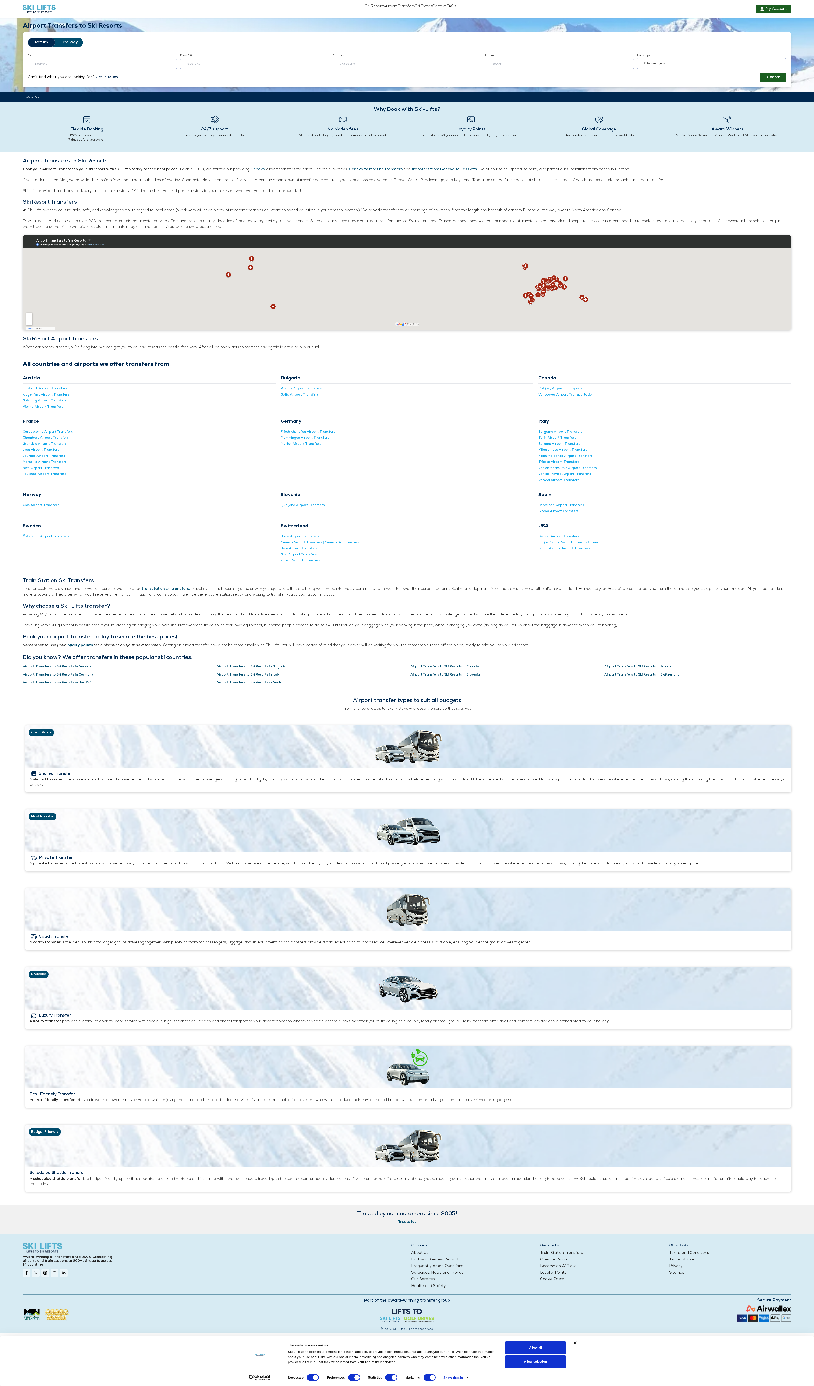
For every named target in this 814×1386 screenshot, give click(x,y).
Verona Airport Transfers (558, 480)
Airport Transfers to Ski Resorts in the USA (57, 682)
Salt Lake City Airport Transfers (564, 548)
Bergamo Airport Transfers (560, 432)
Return (41, 42)
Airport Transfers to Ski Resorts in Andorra (57, 666)
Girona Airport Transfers (558, 511)
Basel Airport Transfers (300, 536)
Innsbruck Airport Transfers (45, 388)
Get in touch (107, 77)
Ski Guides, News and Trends (437, 1273)
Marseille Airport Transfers (45, 462)
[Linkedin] (64, 1273)
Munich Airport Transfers (301, 444)
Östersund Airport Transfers (46, 536)
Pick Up (32, 55)
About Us (420, 1253)
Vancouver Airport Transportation (566, 394)
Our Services (423, 1279)
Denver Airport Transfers (558, 536)
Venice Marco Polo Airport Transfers (567, 468)
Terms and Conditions (689, 1253)
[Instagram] (45, 1273)
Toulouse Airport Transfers (44, 474)
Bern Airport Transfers (299, 548)
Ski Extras (423, 6)
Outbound (340, 55)
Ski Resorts (375, 6)
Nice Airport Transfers (41, 468)
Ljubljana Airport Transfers (303, 505)
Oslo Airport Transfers (41, 505)
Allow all (535, 1347)
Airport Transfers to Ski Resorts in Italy (248, 674)
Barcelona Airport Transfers (561, 505)
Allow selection (535, 1361)
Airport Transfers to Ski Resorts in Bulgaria (251, 666)
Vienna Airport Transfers (43, 406)
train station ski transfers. (166, 589)
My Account (776, 9)
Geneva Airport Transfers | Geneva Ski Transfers (320, 542)
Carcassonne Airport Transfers (48, 432)
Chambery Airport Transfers (46, 437)
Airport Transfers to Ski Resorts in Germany (58, 674)
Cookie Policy (552, 1279)
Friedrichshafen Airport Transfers (308, 432)
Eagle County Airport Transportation (568, 542)
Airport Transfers (400, 6)
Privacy (676, 1266)
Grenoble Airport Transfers (45, 444)
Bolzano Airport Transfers (559, 444)
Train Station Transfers (561, 1253)
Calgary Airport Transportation (563, 388)
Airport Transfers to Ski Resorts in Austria (251, 682)
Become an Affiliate (558, 1266)
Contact (439, 6)
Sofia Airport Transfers (300, 394)
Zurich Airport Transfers (300, 560)
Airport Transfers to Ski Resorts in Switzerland (642, 674)
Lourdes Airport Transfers (44, 456)
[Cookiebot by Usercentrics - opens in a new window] (259, 1378)
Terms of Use (681, 1260)
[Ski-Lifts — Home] (86, 9)
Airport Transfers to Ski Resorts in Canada (444, 666)
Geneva (258, 169)
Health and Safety (428, 1286)
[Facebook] (26, 1273)
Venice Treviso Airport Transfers (564, 474)
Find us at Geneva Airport (435, 1260)
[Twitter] (36, 1273)
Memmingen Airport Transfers (305, 437)
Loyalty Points (553, 1273)
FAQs (451, 6)
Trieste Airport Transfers (558, 462)
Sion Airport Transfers (299, 554)
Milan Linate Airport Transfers (562, 450)
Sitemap (677, 1273)
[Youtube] (54, 1273)
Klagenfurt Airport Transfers (46, 394)
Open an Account (556, 1260)
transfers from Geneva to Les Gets (444, 169)
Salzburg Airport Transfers (45, 400)
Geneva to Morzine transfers (376, 169)
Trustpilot (31, 97)
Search (773, 77)
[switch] (354, 1377)
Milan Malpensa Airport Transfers (565, 456)
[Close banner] (575, 1342)
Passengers (645, 55)
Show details (453, 1377)
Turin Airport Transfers (557, 437)
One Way (69, 42)
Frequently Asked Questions (437, 1266)
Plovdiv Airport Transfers (301, 388)
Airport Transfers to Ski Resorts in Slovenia (445, 674)
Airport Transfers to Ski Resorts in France (637, 666)
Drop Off (186, 55)
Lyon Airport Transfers (41, 450)
